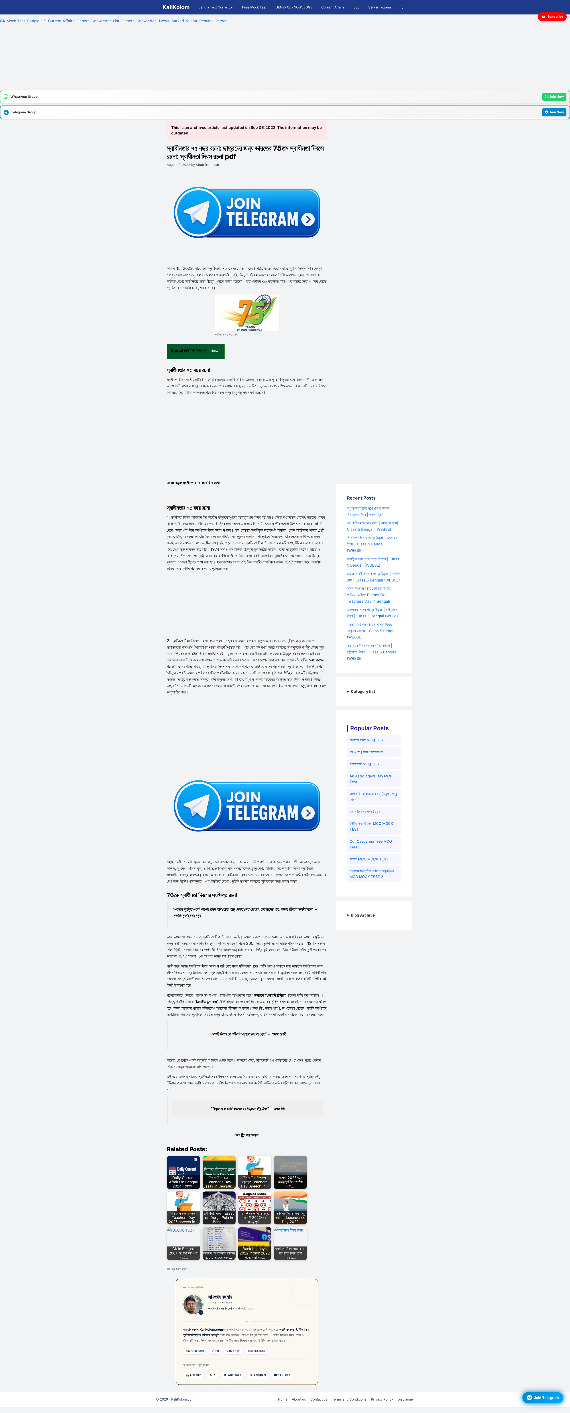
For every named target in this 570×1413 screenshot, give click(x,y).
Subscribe (555, 16)
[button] (401, 7)
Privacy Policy (382, 1399)
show (214, 350)
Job (356, 7)
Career (221, 21)
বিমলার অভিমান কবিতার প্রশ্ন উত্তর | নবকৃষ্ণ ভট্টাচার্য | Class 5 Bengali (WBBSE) (371, 631)
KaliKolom (176, 7)
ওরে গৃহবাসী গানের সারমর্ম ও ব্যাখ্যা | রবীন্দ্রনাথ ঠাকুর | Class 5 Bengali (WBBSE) (371, 652)
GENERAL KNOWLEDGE (293, 7)
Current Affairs (333, 7)
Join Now (556, 96)
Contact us (318, 1399)
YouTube (284, 1375)
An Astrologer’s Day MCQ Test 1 (371, 779)
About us (299, 1399)
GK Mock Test (12, 21)
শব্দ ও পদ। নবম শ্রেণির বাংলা (366, 752)
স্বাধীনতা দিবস (179, 1269)
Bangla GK (36, 21)
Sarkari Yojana (379, 7)
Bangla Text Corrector (215, 7)
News (164, 21)
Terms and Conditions (349, 1399)
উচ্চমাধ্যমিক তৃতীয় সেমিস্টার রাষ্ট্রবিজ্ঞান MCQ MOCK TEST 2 (372, 874)
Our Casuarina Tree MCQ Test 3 (371, 844)
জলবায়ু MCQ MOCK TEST (369, 859)
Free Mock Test (254, 7)
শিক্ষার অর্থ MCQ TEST (365, 764)
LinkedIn (195, 1375)
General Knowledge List (98, 21)
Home (282, 1399)
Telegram (260, 1375)
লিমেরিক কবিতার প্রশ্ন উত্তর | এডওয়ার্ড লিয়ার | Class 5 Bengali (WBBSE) (372, 544)
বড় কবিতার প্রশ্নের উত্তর (365, 811)
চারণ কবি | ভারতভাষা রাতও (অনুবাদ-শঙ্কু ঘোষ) (373, 796)
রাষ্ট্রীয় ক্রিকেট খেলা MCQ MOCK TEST (371, 826)
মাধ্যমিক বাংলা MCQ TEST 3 (369, 740)
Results (205, 21)
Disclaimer (405, 1399)
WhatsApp (234, 1375)
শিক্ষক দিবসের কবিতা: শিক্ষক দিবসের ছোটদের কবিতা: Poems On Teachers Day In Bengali (369, 595)
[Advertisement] (133, 59)
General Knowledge (139, 21)
